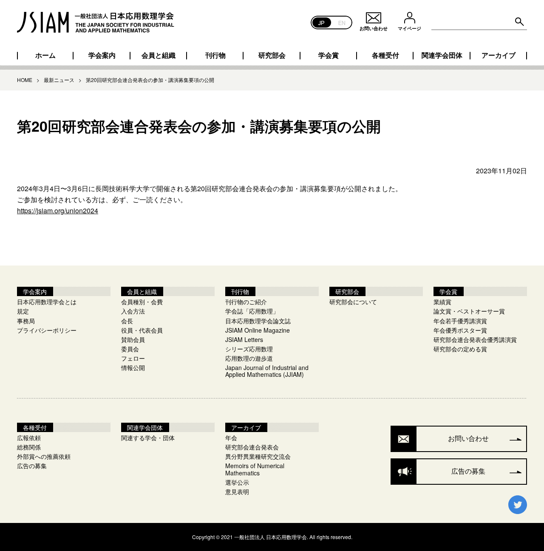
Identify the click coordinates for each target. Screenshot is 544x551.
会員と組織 (159, 55)
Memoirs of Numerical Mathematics (254, 469)
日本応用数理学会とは (46, 301)
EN (342, 22)
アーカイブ (499, 55)
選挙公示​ (237, 482)
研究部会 (272, 55)
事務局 (26, 320)
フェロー (133, 358)
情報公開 (133, 367)
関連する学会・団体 (148, 437)
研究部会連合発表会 (252, 447)
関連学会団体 (442, 55)
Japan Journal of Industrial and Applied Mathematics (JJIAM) (267, 371)
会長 (127, 320)
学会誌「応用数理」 (252, 311)
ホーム (45, 55)
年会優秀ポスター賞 (460, 330)
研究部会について (353, 301)
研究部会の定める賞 (460, 349)
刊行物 (215, 55)
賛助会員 (133, 339)
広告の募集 (32, 465)
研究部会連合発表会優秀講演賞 (475, 339)
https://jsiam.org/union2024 (57, 210)
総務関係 (29, 447)
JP (321, 22)
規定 (23, 311)
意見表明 (237, 491)
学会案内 (102, 55)
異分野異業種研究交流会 (258, 456)
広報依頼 (29, 437)
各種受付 (385, 55)
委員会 (130, 349)
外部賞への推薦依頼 (44, 456)
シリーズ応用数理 (249, 349)
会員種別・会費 (142, 301)
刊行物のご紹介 (246, 301)
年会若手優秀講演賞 (460, 320)
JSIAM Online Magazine (257, 330)
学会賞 (328, 55)
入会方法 (133, 311)
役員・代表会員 (142, 330)
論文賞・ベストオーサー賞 (469, 311)
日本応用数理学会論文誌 (258, 320)
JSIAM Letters (244, 339)
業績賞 (442, 301)
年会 (231, 437)
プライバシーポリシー (46, 330)
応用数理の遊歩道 (249, 358)
